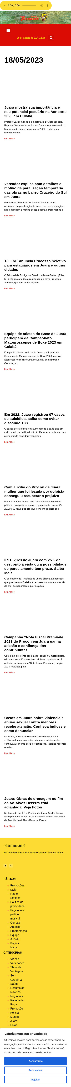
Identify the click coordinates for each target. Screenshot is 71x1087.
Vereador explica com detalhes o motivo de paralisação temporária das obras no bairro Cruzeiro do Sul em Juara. (35, 190)
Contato (15, 922)
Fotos (13, 1025)
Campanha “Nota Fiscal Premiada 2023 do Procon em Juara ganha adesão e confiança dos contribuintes (33, 643)
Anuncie (15, 926)
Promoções (17, 885)
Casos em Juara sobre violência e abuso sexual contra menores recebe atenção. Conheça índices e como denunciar (35, 724)
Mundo (14, 1016)
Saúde (14, 983)
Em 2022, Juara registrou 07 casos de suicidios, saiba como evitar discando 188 (34, 418)
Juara (13, 1021)
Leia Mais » (9, 138)
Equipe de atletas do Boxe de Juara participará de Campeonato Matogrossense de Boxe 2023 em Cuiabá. (35, 340)
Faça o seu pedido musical (17, 914)
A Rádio (15, 939)
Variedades (17, 963)
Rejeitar (35, 1079)
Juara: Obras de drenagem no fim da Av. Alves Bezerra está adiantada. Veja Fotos (33, 803)
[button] (8, 30)
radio (13, 889)
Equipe (14, 935)
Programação (18, 930)
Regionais (16, 996)
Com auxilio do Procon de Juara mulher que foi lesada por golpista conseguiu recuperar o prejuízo (34, 491)
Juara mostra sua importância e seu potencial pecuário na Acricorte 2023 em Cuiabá (35, 111)
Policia (14, 1012)
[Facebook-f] (5, 865)
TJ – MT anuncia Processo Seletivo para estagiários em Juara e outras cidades (35, 265)
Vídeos (14, 959)
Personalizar (36, 1070)
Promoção (16, 1008)
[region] (35, 1057)
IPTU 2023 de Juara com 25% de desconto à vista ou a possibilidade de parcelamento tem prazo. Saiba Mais (35, 566)
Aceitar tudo (36, 1060)
